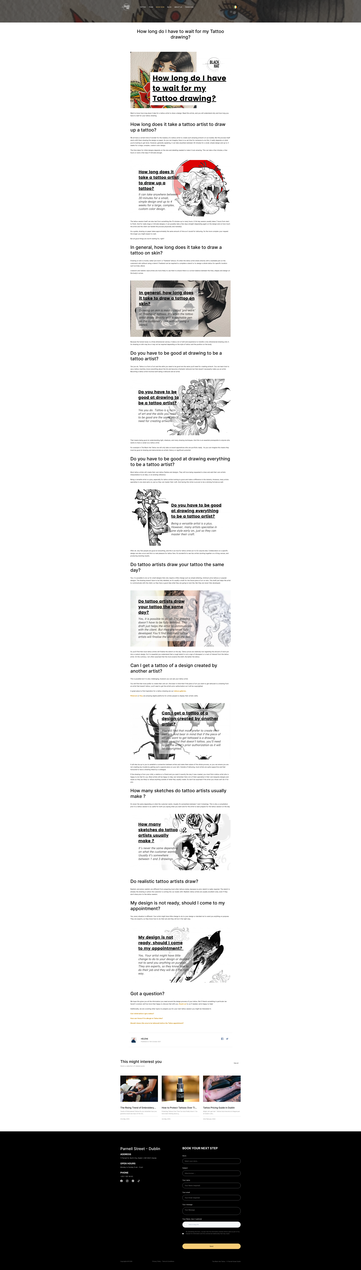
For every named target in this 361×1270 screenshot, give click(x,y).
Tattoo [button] (143, 7)
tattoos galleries (180, 691)
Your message (187, 1204)
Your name (186, 1180)
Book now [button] (160, 7)
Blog (169, 7)
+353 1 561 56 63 (126, 1176)
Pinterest (133, 696)
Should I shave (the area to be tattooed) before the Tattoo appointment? (157, 1023)
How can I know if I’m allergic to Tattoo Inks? (146, 1018)
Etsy (141, 696)
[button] (236, 7)
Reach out (182, 1004)
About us (178, 7)
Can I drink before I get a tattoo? (142, 1013)
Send (211, 1246)
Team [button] (151, 7)
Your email (186, 1192)
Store (184, 1156)
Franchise (189, 7)
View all (236, 1063)
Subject (185, 1168)
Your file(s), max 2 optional (192, 1219)
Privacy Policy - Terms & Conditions (163, 1261)
